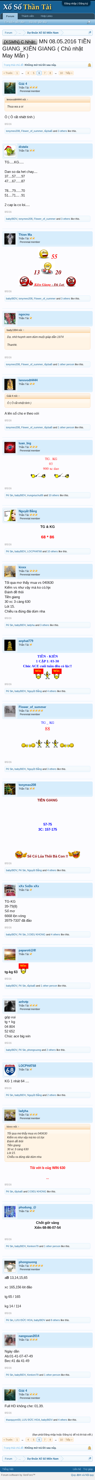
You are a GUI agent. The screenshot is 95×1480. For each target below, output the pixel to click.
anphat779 (26, 641)
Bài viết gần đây (38, 22)
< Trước (8, 73)
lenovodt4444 (28, 380)
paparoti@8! (27, 950)
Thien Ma (25, 234)
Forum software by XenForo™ (18, 1475)
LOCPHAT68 (34, 551)
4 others (51, 691)
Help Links (47, 16)
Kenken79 (33, 1246)
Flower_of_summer (32, 131)
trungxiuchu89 (35, 495)
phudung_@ (27, 1207)
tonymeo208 (13, 131)
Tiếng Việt (7, 1469)
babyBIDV (11, 218)
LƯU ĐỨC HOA (24, 1320)
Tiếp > (68, 73)
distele (23, 147)
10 (61, 73)
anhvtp (23, 1002)
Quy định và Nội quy (82, 1475)
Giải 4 (23, 84)
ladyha (31, 625)
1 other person (66, 364)
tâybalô (48, 131)
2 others (51, 1049)
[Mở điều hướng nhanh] (89, 32)
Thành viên (27, 16)
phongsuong (34, 1049)
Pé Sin (9, 495)
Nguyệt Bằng (28, 511)
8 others (55, 1320)
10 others (54, 495)
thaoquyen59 (13, 1419)
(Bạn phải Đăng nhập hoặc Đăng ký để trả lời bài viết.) (62, 1434)
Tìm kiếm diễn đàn (14, 22)
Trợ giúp (88, 1469)
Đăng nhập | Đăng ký (76, 3)
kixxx (22, 567)
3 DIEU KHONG (36, 934)
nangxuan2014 (29, 1336)
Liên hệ (77, 1469)
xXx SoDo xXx (29, 886)
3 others (62, 131)
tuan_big (25, 443)
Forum (10, 16)
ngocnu (24, 314)
